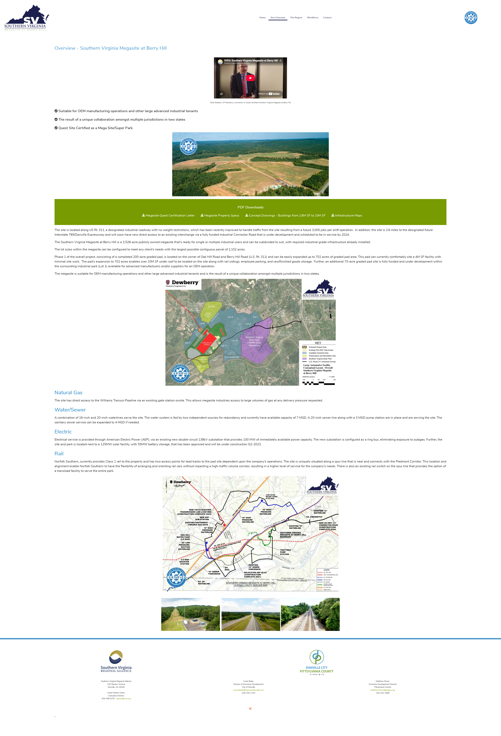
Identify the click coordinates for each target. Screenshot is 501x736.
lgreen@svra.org (124, 699)
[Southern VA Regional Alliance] (116, 660)
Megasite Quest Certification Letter (170, 215)
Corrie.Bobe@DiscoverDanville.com (248, 690)
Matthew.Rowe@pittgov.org (383, 690)
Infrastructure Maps (348, 215)
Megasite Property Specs (221, 215)
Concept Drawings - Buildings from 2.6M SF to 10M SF (287, 215)
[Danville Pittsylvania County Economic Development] (316, 661)
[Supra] (471, 16)
